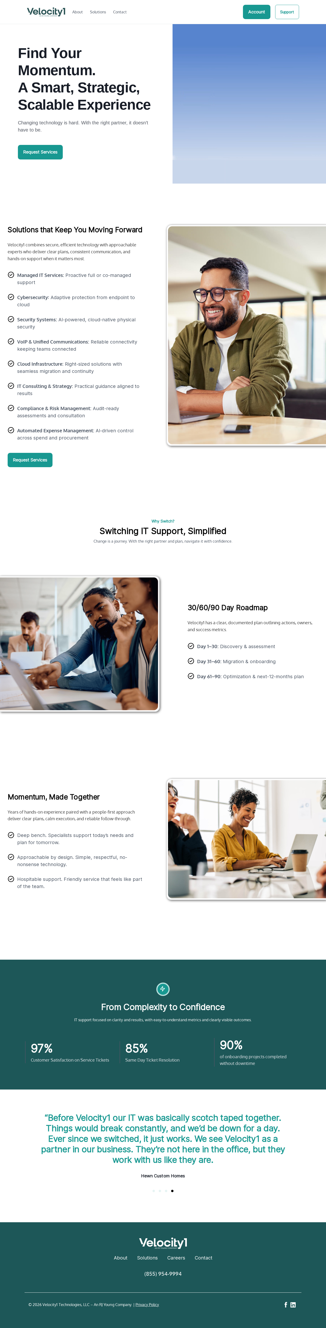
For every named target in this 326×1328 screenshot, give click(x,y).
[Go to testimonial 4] (172, 1201)
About (77, 12)
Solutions (98, 12)
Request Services (40, 151)
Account (256, 11)
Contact (120, 12)
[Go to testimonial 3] (166, 1201)
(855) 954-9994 (163, 1284)
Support (287, 12)
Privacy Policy (147, 1315)
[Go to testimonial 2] (160, 1201)
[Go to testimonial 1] (153, 1201)
